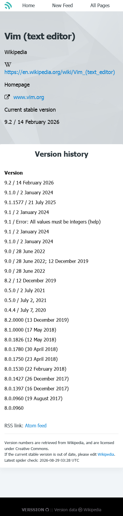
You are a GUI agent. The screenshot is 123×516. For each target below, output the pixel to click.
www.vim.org (28, 96)
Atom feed (36, 425)
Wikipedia (106, 454)
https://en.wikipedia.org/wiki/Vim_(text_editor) (59, 71)
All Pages (100, 5)
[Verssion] (8, 5)
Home (28, 5)
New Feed (62, 5)
